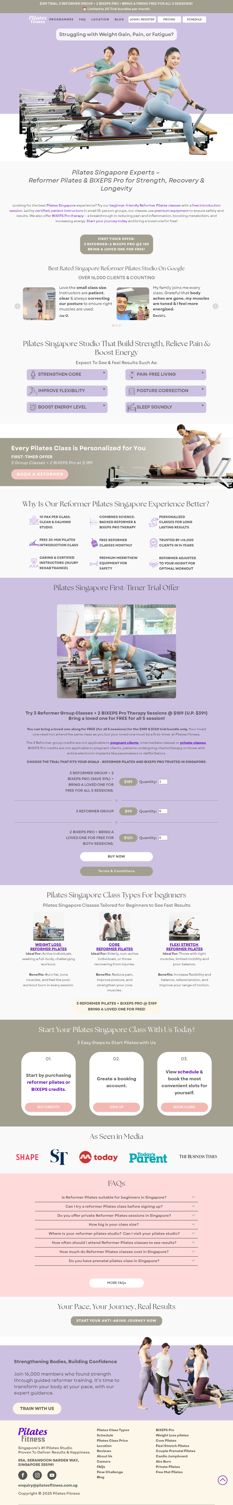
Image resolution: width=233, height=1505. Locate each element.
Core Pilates (166, 1441)
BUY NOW (116, 856)
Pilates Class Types (113, 1430)
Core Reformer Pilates (114, 946)
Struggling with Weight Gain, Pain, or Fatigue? (116, 34)
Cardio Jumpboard (172, 1456)
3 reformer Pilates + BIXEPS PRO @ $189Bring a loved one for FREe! (116, 1006)
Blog (119, 19)
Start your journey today (107, 221)
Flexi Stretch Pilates (172, 1446)
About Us (104, 1456)
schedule (188, 1072)
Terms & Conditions (116, 871)
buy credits (48, 1107)
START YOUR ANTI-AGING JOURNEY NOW (116, 1321)
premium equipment (172, 211)
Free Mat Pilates (169, 1472)
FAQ (82, 19)
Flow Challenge (110, 1472)
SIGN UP (116, 1107)
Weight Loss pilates (172, 1435)
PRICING (169, 19)
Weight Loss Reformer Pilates (48, 946)
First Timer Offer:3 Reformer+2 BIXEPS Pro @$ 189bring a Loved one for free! (116, 244)
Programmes (61, 19)
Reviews (104, 1451)
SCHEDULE (194, 19)
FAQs (101, 1467)
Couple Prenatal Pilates (176, 1451)
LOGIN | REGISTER (142, 19)
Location (100, 19)
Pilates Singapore (61, 205)
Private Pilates (168, 1467)
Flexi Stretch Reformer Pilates (184, 946)
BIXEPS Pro (165, 1430)
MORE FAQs (116, 1283)
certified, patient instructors (59, 211)
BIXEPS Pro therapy (68, 216)
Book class (184, 1107)
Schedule (105, 1435)
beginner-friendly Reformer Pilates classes (145, 205)
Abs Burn (163, 1462)
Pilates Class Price (112, 1441)
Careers (103, 1462)
